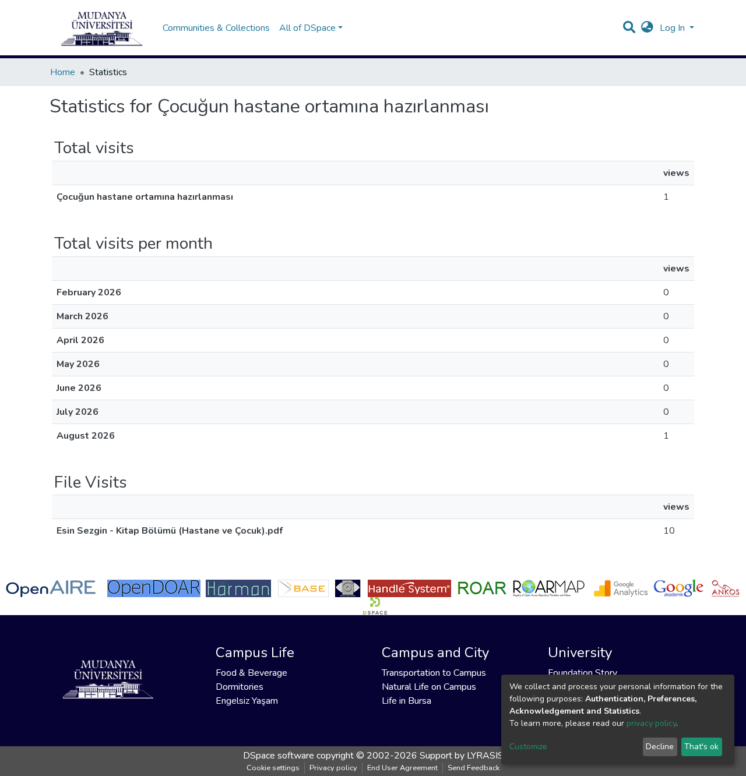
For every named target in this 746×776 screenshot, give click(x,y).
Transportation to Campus (434, 672)
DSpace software (278, 755)
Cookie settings (273, 768)
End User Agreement (402, 768)
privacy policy (651, 723)
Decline (660, 746)
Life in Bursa (406, 700)
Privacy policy (333, 768)
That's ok (701, 746)
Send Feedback (473, 768)
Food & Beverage (251, 672)
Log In (673, 28)
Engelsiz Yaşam (247, 700)
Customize (528, 746)
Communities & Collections (216, 28)
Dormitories (239, 686)
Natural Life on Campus (429, 686)
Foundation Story (582, 672)
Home (62, 72)
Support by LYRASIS (462, 755)
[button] (647, 28)
